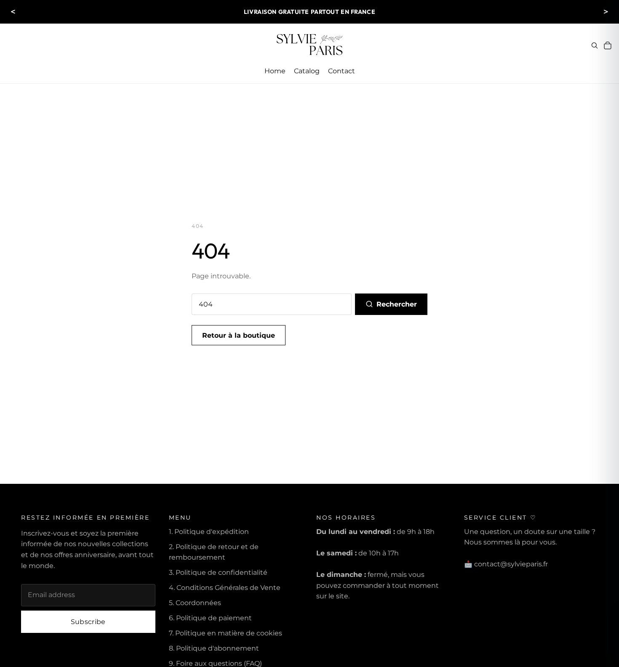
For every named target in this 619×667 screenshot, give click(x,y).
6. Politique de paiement (210, 618)
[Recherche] (595, 45)
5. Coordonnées (195, 603)
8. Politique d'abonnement (214, 648)
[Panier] (608, 45)
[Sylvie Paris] (309, 45)
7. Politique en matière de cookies (225, 633)
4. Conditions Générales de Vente (224, 588)
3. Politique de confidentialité (218, 572)
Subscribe (88, 622)
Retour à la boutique (238, 335)
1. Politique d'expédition (209, 532)
